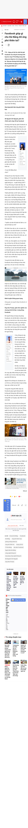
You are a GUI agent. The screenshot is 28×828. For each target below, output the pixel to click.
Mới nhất (5, 25)
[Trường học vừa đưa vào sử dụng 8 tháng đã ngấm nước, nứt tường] (16, 642)
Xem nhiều (9, 25)
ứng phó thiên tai (9, 544)
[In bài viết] (2, 54)
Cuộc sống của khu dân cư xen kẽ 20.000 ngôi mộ (24, 668)
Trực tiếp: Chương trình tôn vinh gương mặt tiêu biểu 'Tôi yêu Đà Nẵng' (9, 583)
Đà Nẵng (7, 538)
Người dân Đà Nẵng (10, 550)
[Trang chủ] (1, 26)
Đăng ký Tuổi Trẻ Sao (25, 22)
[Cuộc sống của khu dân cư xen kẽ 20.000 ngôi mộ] (24, 662)
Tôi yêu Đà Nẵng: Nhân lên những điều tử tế (22, 580)
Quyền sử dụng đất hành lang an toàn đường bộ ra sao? (23, 649)
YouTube (9, 21)
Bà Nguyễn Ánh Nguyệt (11, 559)
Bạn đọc (7, 29)
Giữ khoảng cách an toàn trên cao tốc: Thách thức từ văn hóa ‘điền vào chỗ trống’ (16, 670)
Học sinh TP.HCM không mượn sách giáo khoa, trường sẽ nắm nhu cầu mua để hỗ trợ (8, 651)
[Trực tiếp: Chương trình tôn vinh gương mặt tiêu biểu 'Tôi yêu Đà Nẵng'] (9, 573)
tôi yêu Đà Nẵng (14, 536)
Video (13, 25)
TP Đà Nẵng (8, 547)
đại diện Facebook (18, 547)
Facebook (22, 536)
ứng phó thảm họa (17, 538)
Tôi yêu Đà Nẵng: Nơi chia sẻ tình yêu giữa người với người (15, 582)
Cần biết (14, 21)
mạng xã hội (19, 544)
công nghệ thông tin (10, 553)
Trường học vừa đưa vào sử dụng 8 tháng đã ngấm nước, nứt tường (16, 651)
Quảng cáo (17, 21)
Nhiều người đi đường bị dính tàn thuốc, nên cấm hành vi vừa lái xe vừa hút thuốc (7, 672)
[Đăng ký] (18, 600)
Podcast (4, 21)
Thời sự (16, 25)
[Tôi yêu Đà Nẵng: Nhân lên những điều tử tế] (22, 573)
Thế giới (20, 25)
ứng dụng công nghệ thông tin (13, 556)
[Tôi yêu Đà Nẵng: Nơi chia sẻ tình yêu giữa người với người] (15, 573)
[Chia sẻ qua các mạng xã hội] (25, 505)
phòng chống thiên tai (11, 541)
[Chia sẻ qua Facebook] (18, 505)
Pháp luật (24, 25)
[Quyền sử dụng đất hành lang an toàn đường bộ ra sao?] (24, 642)
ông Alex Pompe (9, 561)
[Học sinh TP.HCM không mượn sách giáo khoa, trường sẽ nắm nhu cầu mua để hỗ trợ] (8, 642)
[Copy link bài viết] (22, 505)
